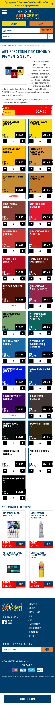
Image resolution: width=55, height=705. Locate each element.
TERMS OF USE (33, 632)
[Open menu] (4, 12)
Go (47, 649)
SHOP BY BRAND (34, 612)
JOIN (41, 23)
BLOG (30, 616)
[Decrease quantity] (5, 141)
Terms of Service (45, 676)
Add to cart (27, 699)
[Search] (50, 36)
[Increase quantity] (22, 141)
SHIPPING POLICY (34, 628)
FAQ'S (30, 620)
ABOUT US (31, 608)
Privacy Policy (34, 676)
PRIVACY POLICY (34, 624)
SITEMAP (31, 636)
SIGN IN (14, 23)
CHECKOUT (46, 30)
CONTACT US (32, 604)
